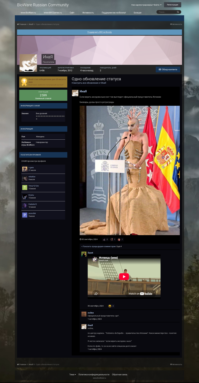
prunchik (32, 213)
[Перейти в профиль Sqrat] (83, 254)
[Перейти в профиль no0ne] (83, 314)
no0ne (91, 313)
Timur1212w (34, 186)
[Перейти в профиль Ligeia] (24, 169)
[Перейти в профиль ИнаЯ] (75, 93)
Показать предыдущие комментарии (102, 246)
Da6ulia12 (33, 204)
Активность (88, 13)
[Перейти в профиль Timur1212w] (24, 187)
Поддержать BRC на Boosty (99, 32)
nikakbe (32, 177)
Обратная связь (119, 374)
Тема (72, 374)
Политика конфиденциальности (94, 374)
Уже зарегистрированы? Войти (145, 5)
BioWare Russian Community (43, 4)
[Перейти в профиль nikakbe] (24, 178)
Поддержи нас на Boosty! (114, 13)
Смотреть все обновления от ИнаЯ (89, 83)
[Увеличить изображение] (130, 170)
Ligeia (31, 167)
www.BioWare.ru (28, 13)
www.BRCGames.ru (53, 13)
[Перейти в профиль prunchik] (24, 215)
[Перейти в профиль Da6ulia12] (24, 205)
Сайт (72, 13)
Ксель (31, 195)
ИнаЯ (83, 91)
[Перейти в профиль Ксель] (24, 196)
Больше (137, 13)
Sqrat (90, 253)
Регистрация (172, 5)
